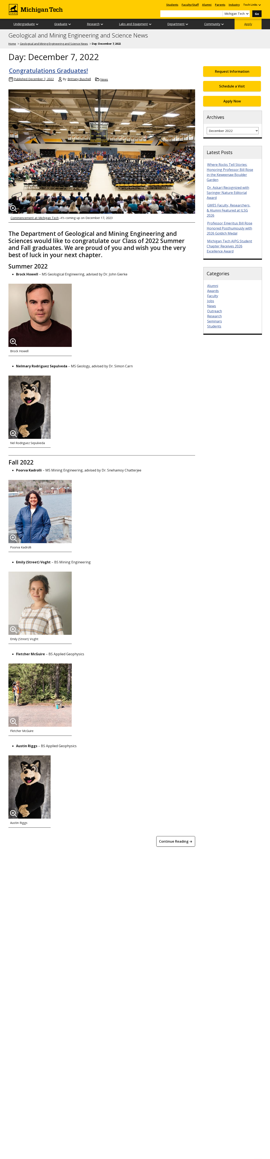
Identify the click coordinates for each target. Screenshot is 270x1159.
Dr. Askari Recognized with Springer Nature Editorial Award (228, 192)
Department (176, 24)
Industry (234, 5)
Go (257, 14)
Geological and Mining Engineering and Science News (78, 35)
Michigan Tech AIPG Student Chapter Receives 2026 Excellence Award (229, 246)
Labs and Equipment (133, 24)
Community (212, 24)
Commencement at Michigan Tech (35, 218)
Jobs (210, 301)
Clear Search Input (219, 13)
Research (93, 24)
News (104, 79)
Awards (213, 291)
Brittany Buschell (79, 79)
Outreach (214, 311)
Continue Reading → (175, 841)
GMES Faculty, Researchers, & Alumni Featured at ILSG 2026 (228, 210)
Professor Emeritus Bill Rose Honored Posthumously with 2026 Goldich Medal (229, 228)
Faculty (212, 296)
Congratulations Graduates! (48, 71)
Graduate (60, 24)
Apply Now (232, 101)
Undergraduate (24, 24)
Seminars (214, 321)
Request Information (232, 71)
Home (12, 44)
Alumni (207, 5)
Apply (248, 24)
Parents (220, 5)
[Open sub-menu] (259, 4)
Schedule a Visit (232, 86)
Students (172, 5)
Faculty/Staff (190, 5)
